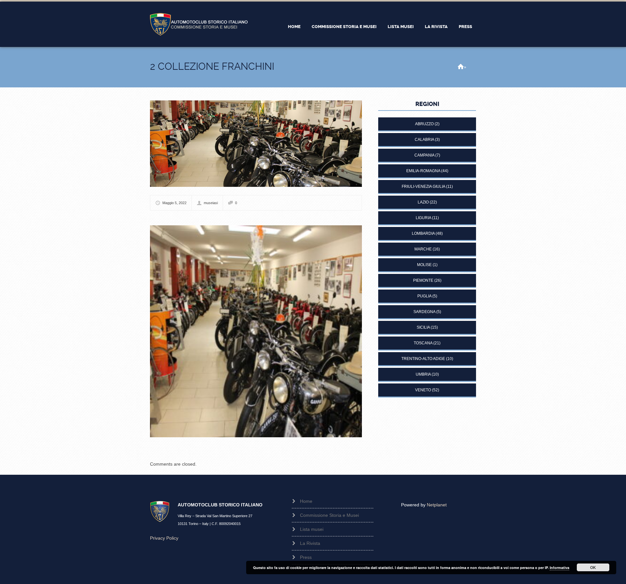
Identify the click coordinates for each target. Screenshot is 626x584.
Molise (424, 264)
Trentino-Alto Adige (423, 358)
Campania (424, 155)
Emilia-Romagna (423, 171)
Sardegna (424, 311)
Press (465, 26)
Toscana (423, 343)
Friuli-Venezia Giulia (423, 186)
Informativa (559, 567)
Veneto (423, 390)
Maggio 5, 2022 (174, 203)
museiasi (211, 203)
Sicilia (423, 327)
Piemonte (423, 280)
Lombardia (423, 233)
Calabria (424, 139)
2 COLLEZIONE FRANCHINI (212, 66)
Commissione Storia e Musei (344, 26)
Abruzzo (424, 124)
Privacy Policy (164, 538)
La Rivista (436, 26)
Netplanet (437, 504)
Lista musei (401, 26)
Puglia (424, 296)
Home (294, 26)
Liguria (423, 218)
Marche (423, 249)
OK (593, 567)
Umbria (423, 374)
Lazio (423, 202)
